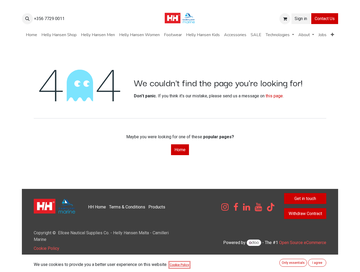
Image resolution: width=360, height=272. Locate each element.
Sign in (301, 18)
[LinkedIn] (246, 207)
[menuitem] (31, 35)
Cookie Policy (46, 248)
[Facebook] (235, 207)
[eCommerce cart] (284, 18)
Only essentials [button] (293, 263)
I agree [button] (317, 263)
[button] (27, 18)
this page (274, 95)
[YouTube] (258, 207)
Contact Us (325, 18)
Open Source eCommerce (302, 242)
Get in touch (305, 198)
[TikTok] (270, 207)
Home (180, 149)
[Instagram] (225, 207)
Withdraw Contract (305, 213)
